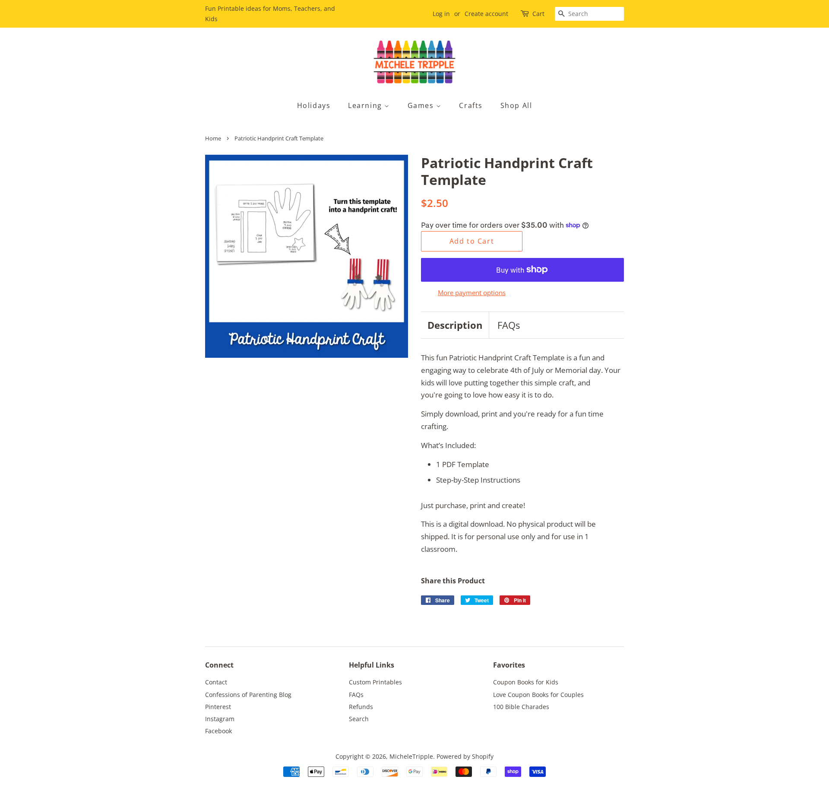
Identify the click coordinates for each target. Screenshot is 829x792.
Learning (366, 105)
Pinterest (218, 707)
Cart (538, 14)
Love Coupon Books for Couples (538, 694)
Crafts (471, 105)
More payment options (472, 292)
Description (454, 324)
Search (359, 719)
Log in (441, 14)
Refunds (361, 707)
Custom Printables (375, 682)
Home (213, 138)
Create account (486, 14)
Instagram (219, 719)
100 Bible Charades (521, 707)
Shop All (516, 105)
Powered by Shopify (465, 756)
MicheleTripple (411, 756)
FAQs (508, 324)
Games (422, 105)
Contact (216, 682)
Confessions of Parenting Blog (248, 694)
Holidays (314, 105)
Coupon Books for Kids (525, 682)
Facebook (218, 731)
